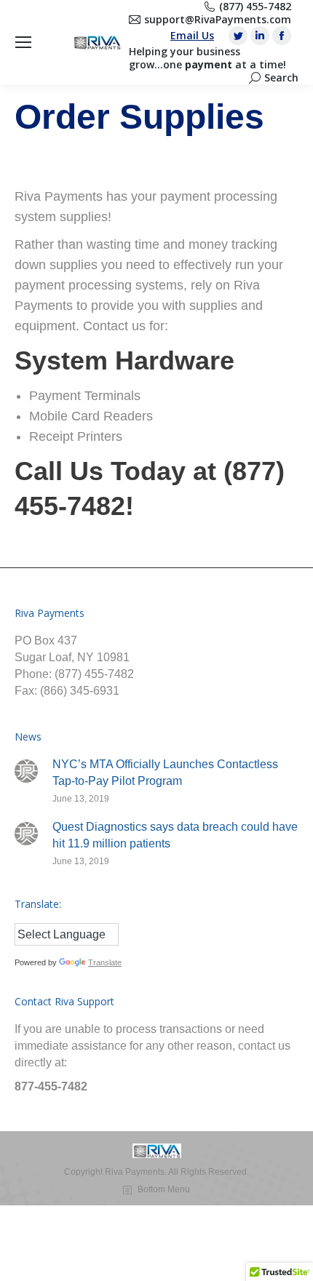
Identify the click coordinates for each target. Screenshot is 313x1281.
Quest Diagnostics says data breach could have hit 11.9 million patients (175, 835)
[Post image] (26, 771)
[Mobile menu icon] (23, 42)
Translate (105, 962)
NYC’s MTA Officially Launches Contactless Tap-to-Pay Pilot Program (165, 772)
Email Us (192, 35)
